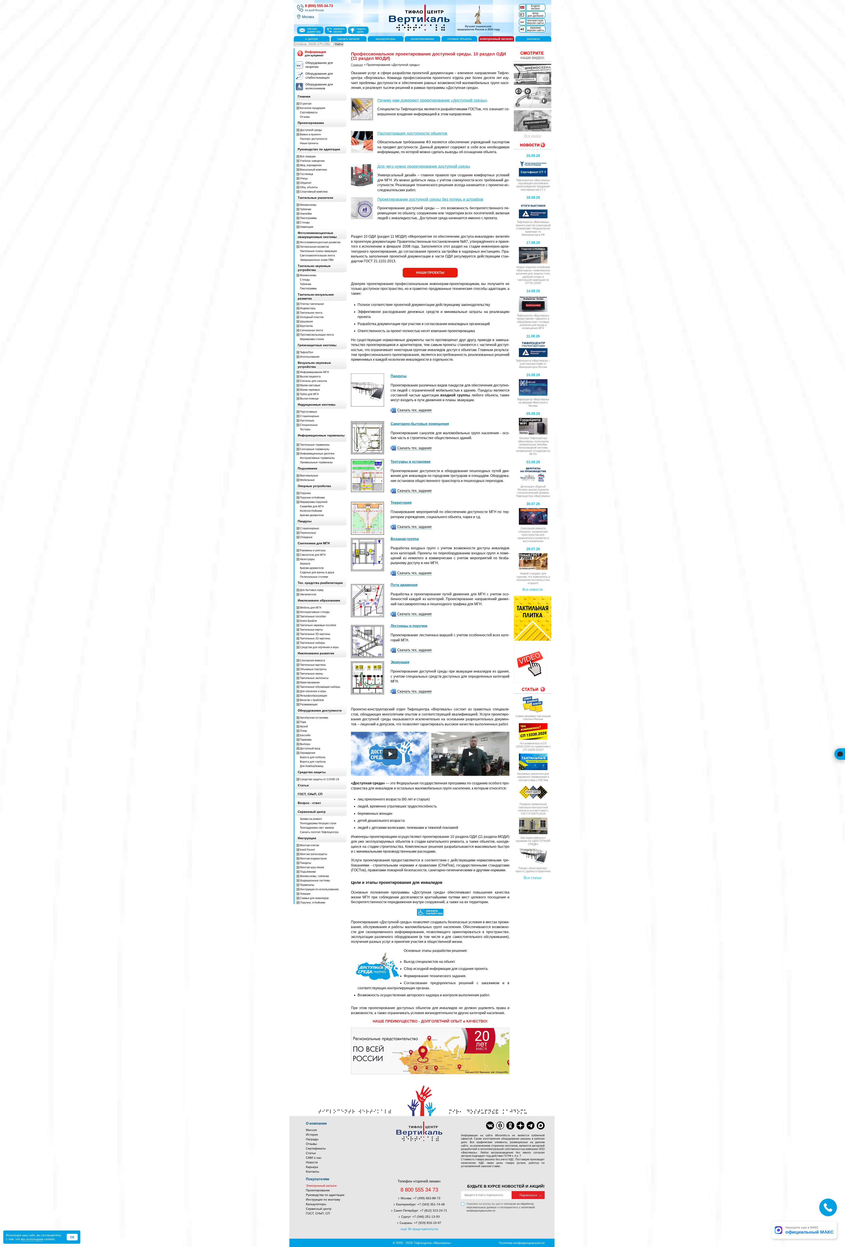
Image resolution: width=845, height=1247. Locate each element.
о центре (311, 38)
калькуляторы (385, 38)
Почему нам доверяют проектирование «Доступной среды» (432, 100)
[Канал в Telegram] (531, 1125)
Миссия (311, 1130)
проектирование (422, 38)
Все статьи (532, 878)
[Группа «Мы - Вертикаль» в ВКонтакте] (500, 1125)
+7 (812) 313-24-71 (433, 1210)
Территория (401, 502)
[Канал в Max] (541, 1125)
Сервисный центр (318, 1208)
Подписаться (528, 1195)
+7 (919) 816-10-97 (427, 1223)
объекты (459, 38)
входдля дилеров (535, 14)
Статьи (311, 1153)
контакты (533, 38)
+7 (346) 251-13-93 (426, 1216)
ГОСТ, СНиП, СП (318, 1213)
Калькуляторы (316, 1204)
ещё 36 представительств (419, 1229)
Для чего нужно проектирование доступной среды (423, 166)
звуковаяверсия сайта (535, 29)
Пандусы (399, 376)
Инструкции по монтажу (323, 1199)
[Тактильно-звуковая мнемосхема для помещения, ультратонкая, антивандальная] (532, 74)
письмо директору (314, 30)
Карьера (312, 1167)
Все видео (532, 136)
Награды (312, 1139)
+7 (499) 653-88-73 (426, 1198)
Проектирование (318, 1190)
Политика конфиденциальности (522, 1243)
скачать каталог (348, 38)
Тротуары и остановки (410, 461)
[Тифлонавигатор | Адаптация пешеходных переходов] (532, 120)
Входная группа (405, 539)
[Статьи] (532, 689)
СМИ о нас (313, 1157)
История (312, 1134)
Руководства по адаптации (325, 1195)
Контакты (312, 1171)
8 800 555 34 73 (419, 1190)
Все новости (532, 589)
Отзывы (311, 1144)
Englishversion (535, 7)
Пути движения (404, 585)
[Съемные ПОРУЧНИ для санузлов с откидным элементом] (532, 97)
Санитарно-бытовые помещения (420, 424)
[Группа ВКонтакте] (490, 1125)
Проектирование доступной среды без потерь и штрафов (430, 199)
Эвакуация (400, 662)
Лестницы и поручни (409, 626)
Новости (312, 1162)
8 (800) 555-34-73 (319, 6)
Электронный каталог (321, 1185)
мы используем (32, 1239)
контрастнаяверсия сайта (535, 22)
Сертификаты (316, 1148)
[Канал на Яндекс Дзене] (520, 1125)
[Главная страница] (442, 18)
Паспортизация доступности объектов (412, 133)
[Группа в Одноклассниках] (510, 1125)
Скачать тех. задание (414, 410)
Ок (72, 1237)
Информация (315, 53)
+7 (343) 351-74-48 (431, 1204)
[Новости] (532, 55)
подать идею (361, 30)
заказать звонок (339, 30)
